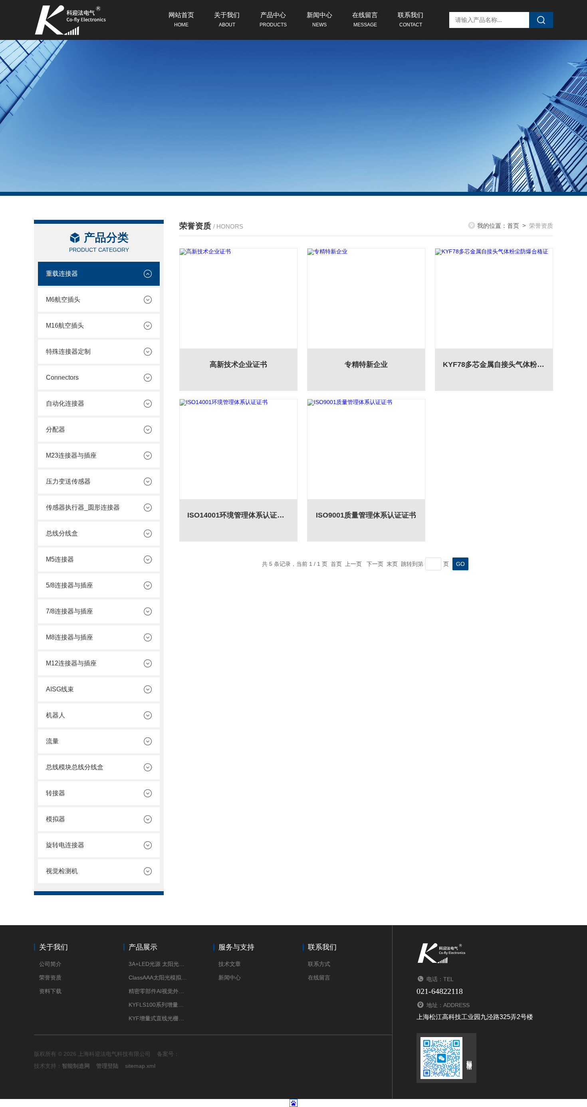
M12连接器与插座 (71, 663)
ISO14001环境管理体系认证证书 (238, 515)
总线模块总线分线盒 (74, 767)
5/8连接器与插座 (69, 585)
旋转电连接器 (65, 845)
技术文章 (229, 964)
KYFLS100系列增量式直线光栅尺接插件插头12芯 (159, 1004)
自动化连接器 (65, 403)
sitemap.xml (140, 1066)
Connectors (62, 377)
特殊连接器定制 (68, 351)
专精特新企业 (366, 364)
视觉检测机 (62, 871)
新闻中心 (319, 20)
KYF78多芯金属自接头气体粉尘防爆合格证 (494, 364)
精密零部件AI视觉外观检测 (159, 991)
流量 (52, 741)
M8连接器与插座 (69, 637)
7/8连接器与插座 (69, 611)
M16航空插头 (65, 325)
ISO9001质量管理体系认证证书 (366, 515)
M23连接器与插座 (71, 455)
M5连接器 (60, 559)
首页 (513, 225)
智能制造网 (76, 1066)
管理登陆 (107, 1066)
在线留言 (365, 20)
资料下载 (50, 991)
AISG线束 (60, 689)
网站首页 (181, 20)
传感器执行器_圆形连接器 (83, 507)
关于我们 (227, 20)
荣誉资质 (50, 977)
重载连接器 (62, 273)
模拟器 (55, 819)
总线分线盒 (62, 533)
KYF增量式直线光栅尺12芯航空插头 (159, 1018)
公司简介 (50, 964)
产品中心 (273, 20)
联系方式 (319, 964)
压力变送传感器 (68, 481)
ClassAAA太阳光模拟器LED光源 (159, 977)
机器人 (55, 715)
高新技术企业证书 (238, 364)
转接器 (55, 793)
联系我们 (410, 20)
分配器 (55, 429)
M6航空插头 (63, 299)
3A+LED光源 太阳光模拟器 (159, 964)
